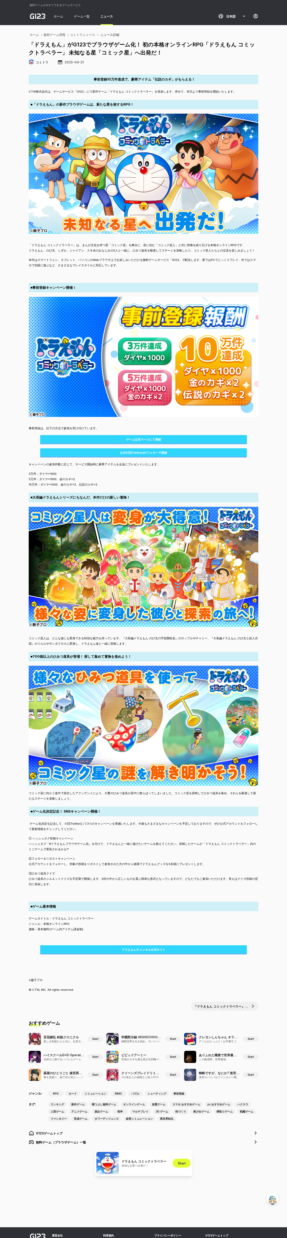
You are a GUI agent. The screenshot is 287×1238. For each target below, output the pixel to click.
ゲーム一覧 (82, 16)
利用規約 (108, 1235)
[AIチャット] (272, 1198)
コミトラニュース (82, 35)
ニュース (106, 16)
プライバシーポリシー (167, 1235)
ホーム (58, 16)
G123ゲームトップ (216, 1235)
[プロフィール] (255, 16)
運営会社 (57, 1235)
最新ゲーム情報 (54, 35)
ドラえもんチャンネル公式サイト (143, 949)
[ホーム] (38, 16)
